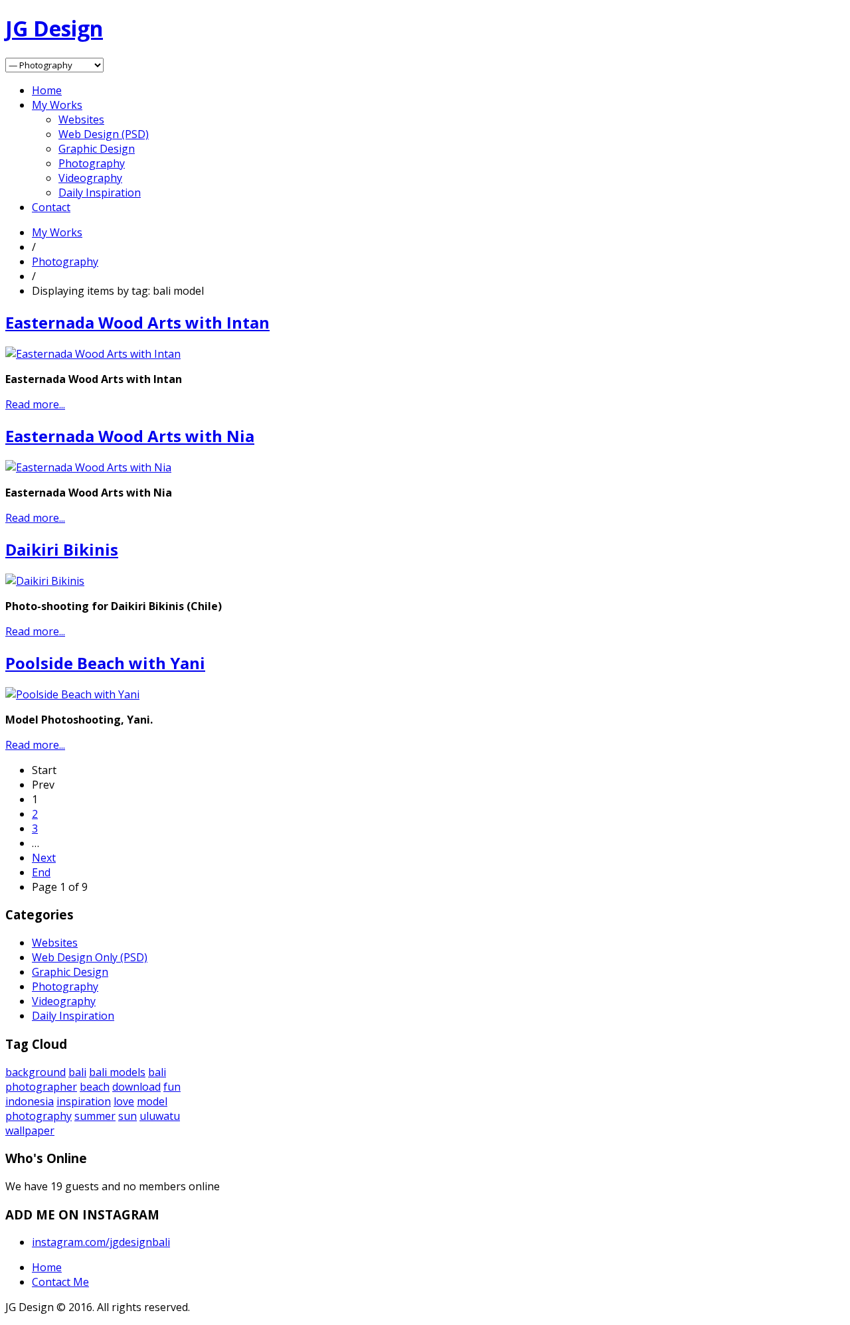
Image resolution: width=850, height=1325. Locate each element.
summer (95, 1116)
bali (77, 1072)
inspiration (83, 1101)
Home (47, 90)
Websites (81, 119)
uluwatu (159, 1116)
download (136, 1086)
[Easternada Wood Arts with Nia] (88, 467)
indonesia (29, 1101)
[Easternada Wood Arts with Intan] (93, 354)
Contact (51, 207)
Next (44, 857)
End (41, 872)
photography (38, 1116)
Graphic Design (96, 148)
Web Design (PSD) (103, 134)
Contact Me (60, 1282)
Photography (91, 163)
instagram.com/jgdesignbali (101, 1242)
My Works (57, 105)
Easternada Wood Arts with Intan (137, 322)
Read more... (35, 404)
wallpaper (29, 1130)
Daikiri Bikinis (61, 549)
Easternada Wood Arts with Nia (129, 436)
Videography (90, 178)
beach (95, 1086)
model (152, 1101)
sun (127, 1116)
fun (172, 1086)
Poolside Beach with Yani (105, 663)
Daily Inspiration (99, 192)
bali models (117, 1072)
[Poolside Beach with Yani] (72, 694)
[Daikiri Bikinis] (44, 581)
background (35, 1072)
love (124, 1101)
